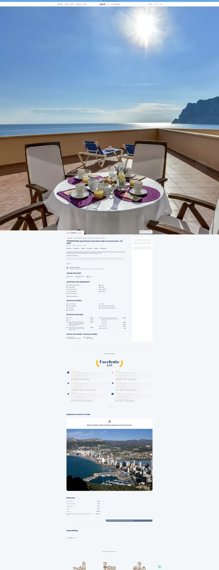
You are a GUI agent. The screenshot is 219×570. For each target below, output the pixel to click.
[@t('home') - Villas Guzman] (109, 4)
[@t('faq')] (155, 4)
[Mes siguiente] (152, 533)
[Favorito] (151, 9)
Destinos (66, 4)
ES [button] (151, 4)
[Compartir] (148, 9)
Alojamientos (60, 4)
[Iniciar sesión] (161, 4)
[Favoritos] (158, 4)
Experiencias (78, 4)
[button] (68, 454)
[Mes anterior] (67, 533)
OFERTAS (72, 4)
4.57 (85, 245)
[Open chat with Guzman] (159, 567)
